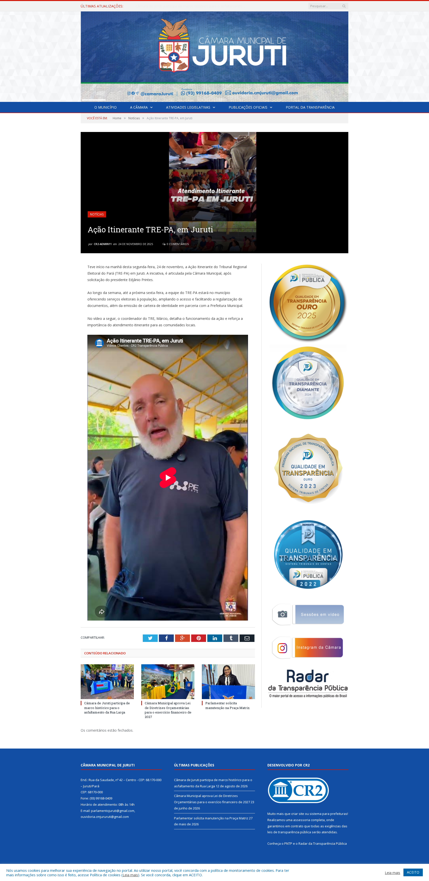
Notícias (97, 214)
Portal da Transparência (310, 107)
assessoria (301, 820)
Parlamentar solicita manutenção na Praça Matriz (227, 705)
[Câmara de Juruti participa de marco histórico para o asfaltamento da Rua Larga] (107, 681)
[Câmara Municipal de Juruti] (214, 55)
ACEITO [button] (413, 872)
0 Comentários (177, 244)
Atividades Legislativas (188, 107)
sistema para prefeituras (328, 813)
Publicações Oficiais (248, 107)
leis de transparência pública (289, 832)
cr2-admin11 (103, 244)
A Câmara (139, 107)
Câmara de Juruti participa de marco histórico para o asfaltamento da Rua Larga (107, 707)
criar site (297, 813)
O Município (105, 107)
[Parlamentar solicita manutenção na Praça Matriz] (228, 681)
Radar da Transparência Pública (322, 843)
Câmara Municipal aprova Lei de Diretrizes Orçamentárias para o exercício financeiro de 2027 (193, 6)
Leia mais (130, 874)
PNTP (288, 843)
